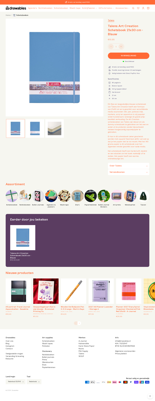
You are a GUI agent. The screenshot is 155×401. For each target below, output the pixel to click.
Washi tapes (47, 344)
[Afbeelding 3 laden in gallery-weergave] (54, 128)
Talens (111, 20)
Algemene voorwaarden (125, 351)
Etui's (77, 205)
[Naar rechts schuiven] (79, 323)
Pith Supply (83, 351)
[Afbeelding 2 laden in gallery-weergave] (35, 128)
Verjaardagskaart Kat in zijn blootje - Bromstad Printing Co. (44, 309)
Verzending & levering (15, 356)
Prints (44, 360)
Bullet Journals (38, 205)
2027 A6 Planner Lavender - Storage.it (101, 308)
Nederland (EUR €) (14, 381)
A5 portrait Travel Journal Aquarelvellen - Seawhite (18, 308)
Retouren (10, 359)
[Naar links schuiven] (76, 323)
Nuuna (81, 349)
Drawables (15, 390)
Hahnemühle (84, 344)
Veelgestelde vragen (14, 354)
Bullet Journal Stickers (103, 206)
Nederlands (33, 381)
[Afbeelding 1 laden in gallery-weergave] (15, 128)
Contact (9, 349)
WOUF (81, 356)
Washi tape (64, 205)
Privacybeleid (121, 354)
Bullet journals (48, 357)
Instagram (10, 346)
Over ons (9, 341)
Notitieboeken (25, 205)
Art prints (117, 205)
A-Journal (83, 341)
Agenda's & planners (51, 206)
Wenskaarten (130, 205)
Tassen (143, 205)
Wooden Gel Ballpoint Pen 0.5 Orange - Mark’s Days (72, 308)
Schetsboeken (22, 15)
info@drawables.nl (123, 341)
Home (8, 15)
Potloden (46, 346)
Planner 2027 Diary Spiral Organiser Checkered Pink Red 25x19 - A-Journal (128, 309)
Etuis (44, 365)
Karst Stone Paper (86, 346)
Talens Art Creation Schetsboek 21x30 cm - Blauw (20, 255)
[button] (89, 8)
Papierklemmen (91, 205)
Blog (7, 344)
